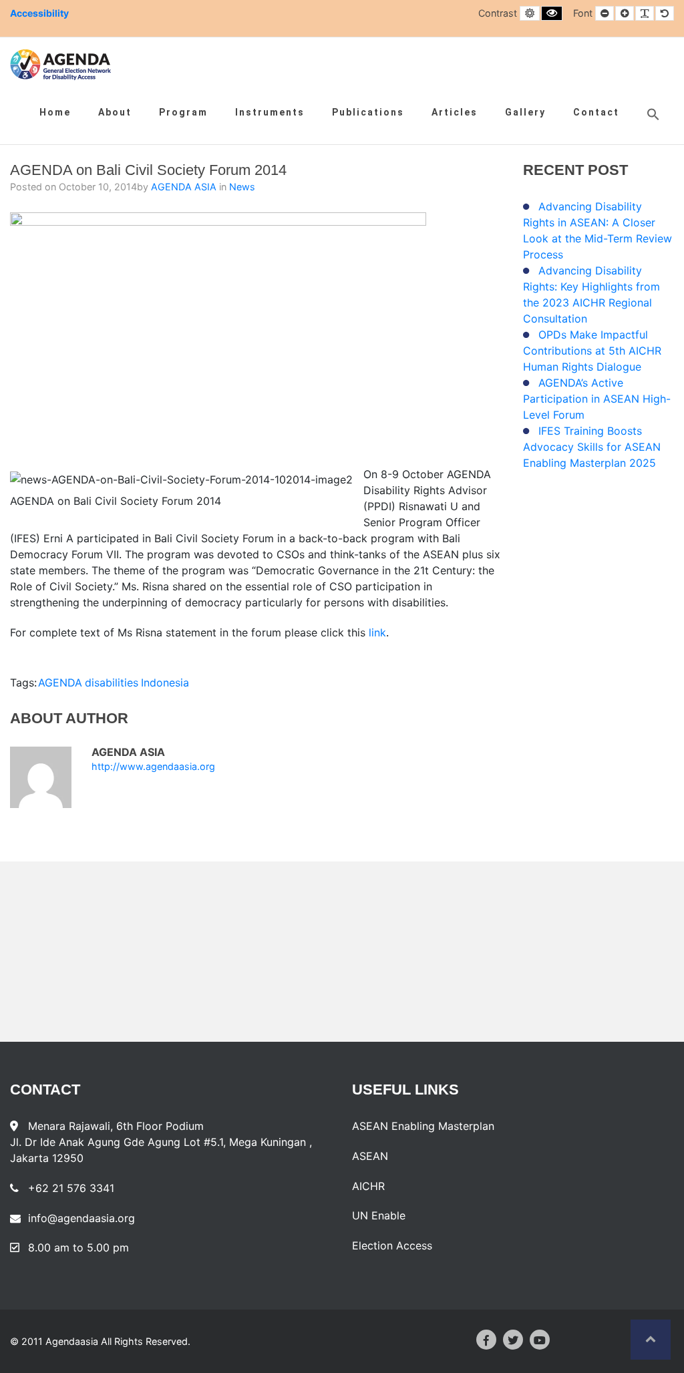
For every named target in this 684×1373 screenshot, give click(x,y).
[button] (653, 114)
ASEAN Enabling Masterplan (423, 1126)
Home (55, 112)
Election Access (392, 1245)
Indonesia (165, 682)
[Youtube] (540, 1340)
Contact (596, 112)
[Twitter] (513, 1340)
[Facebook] (486, 1340)
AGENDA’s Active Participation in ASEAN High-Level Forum (597, 398)
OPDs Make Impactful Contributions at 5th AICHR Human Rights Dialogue (592, 350)
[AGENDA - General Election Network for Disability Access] (60, 64)
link (377, 632)
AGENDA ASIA (185, 186)
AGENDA (60, 682)
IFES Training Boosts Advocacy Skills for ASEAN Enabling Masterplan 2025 (592, 446)
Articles (455, 112)
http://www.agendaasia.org (153, 766)
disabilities (111, 682)
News (242, 186)
